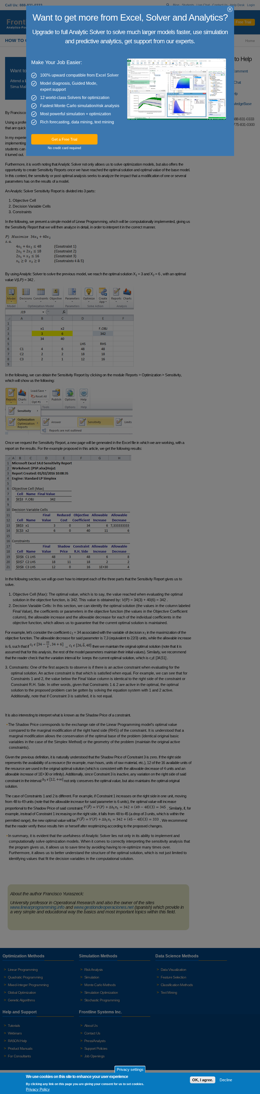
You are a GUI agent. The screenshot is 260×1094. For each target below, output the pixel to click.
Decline (226, 1080)
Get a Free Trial (64, 139)
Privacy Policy (38, 1089)
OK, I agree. (202, 1080)
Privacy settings (130, 1069)
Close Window (230, 9)
